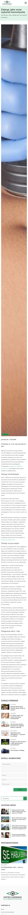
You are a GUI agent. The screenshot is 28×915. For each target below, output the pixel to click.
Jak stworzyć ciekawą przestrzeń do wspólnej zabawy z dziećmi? (17, 725)
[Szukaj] (25, 798)
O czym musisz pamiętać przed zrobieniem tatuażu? (19, 835)
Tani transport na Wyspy (17, 750)
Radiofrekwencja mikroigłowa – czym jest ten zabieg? (17, 734)
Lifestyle (5, 434)
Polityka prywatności (7, 912)
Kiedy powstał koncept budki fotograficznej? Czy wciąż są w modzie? (19, 811)
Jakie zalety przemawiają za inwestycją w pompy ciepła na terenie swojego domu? (19, 827)
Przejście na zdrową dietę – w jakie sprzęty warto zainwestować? (18, 743)
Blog (2, 909)
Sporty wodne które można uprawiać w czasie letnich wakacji (19, 819)
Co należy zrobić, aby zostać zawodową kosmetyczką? (16, 717)
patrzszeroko (5, 439)
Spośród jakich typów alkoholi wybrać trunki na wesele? (17, 708)
